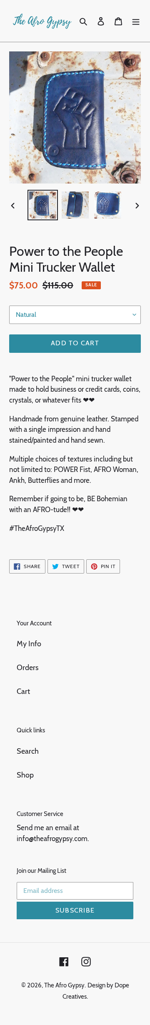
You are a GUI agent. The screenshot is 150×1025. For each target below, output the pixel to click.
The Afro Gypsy (64, 985)
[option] (42, 205)
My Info (29, 643)
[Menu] (136, 21)
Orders (27, 667)
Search (28, 751)
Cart (23, 691)
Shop (25, 775)
